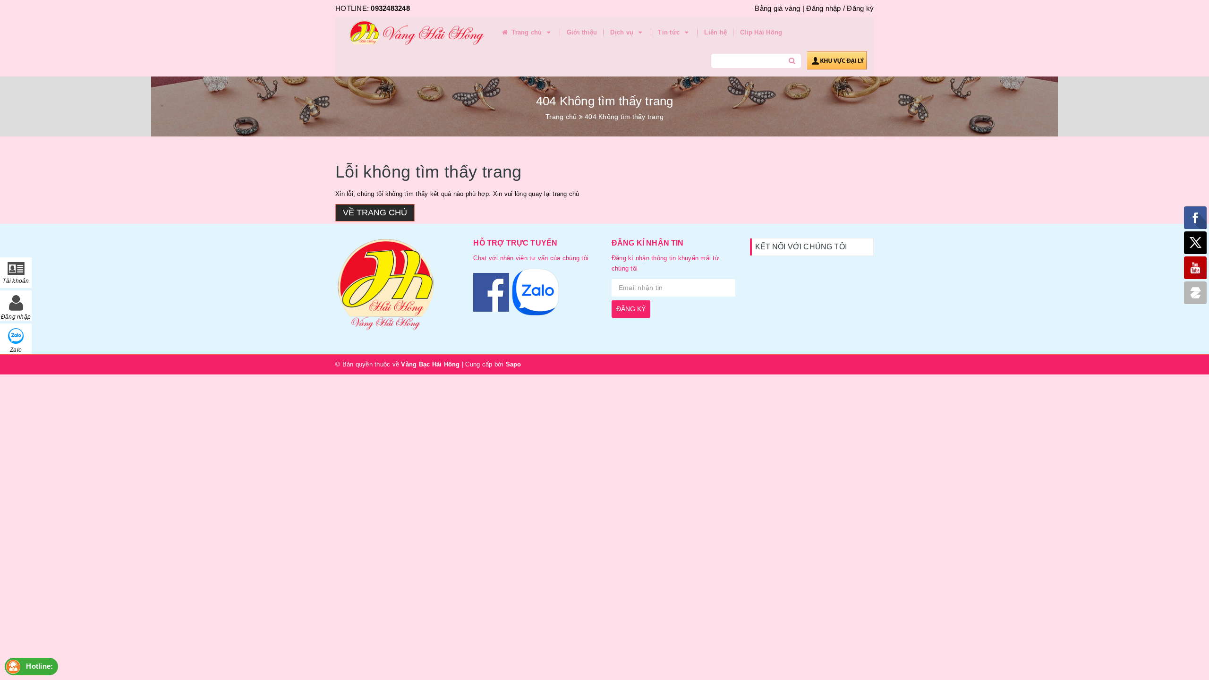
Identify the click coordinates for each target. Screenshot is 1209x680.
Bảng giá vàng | (779, 8)
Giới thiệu (582, 32)
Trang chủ (527, 32)
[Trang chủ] (413, 33)
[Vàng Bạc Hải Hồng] (397, 289)
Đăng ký (860, 8)
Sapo (513, 364)
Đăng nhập (823, 8)
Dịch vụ (622, 32)
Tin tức (669, 32)
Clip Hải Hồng (761, 32)
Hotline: (39, 666)
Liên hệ (715, 32)
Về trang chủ (375, 212)
